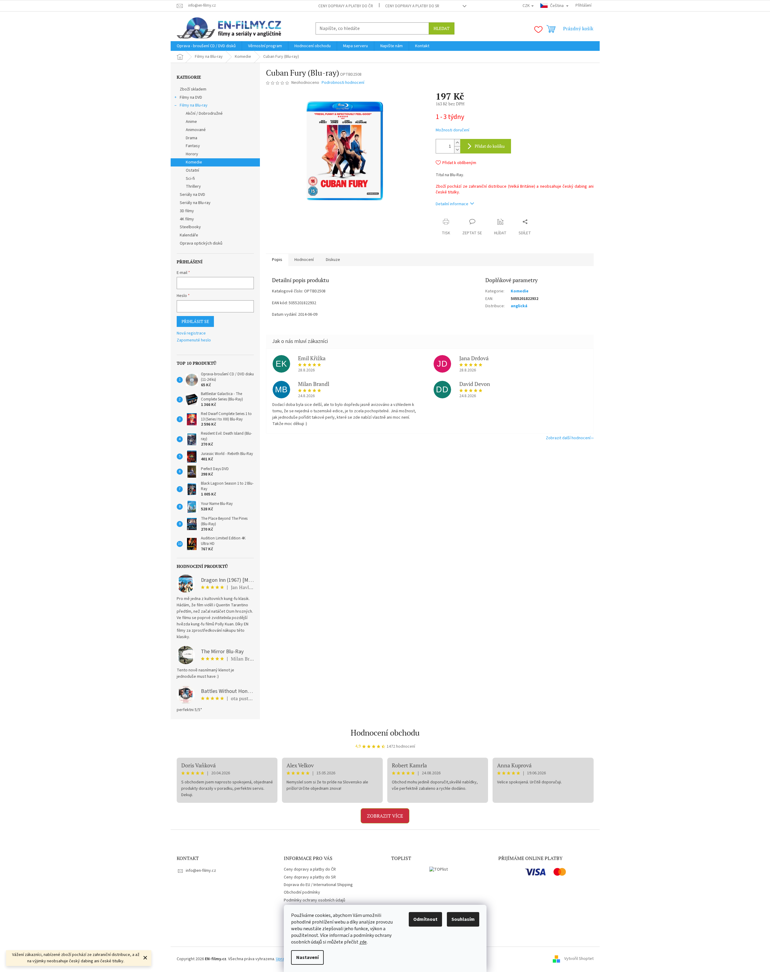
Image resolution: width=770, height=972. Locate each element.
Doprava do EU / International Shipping (318, 885)
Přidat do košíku (490, 146)
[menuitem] (206, 46)
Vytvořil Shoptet (579, 959)
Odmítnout (425, 919)
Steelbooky (190, 227)
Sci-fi (190, 179)
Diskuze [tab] (333, 260)
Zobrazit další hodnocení (568, 438)
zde (363, 942)
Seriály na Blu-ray (195, 203)
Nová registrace (191, 333)
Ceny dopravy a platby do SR (412, 6)
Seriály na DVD (192, 195)
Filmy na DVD (191, 97)
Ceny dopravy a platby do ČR (345, 6)
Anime (191, 122)
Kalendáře (189, 235)
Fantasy (193, 146)
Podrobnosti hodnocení (343, 83)
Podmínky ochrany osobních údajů (314, 900)
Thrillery (193, 186)
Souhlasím (463, 919)
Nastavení (307, 957)
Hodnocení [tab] (304, 260)
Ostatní (192, 170)
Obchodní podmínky (302, 892)
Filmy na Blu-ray (194, 105)
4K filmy (187, 219)
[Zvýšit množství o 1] (457, 142)
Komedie (194, 162)
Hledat (442, 28)
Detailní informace (452, 204)
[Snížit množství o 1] (457, 149)
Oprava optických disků (201, 243)
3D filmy (187, 211)
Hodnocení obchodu (385, 732)
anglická (519, 306)
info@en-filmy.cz (201, 871)
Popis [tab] (277, 260)
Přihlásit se (195, 321)
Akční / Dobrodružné (204, 113)
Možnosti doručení (452, 130)
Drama (191, 138)
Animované (196, 130)
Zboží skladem (193, 89)
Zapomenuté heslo (194, 340)
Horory (192, 154)
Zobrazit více (385, 815)
